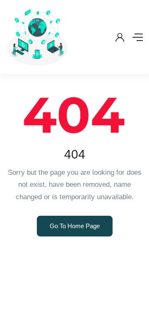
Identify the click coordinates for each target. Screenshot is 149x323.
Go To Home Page (75, 225)
